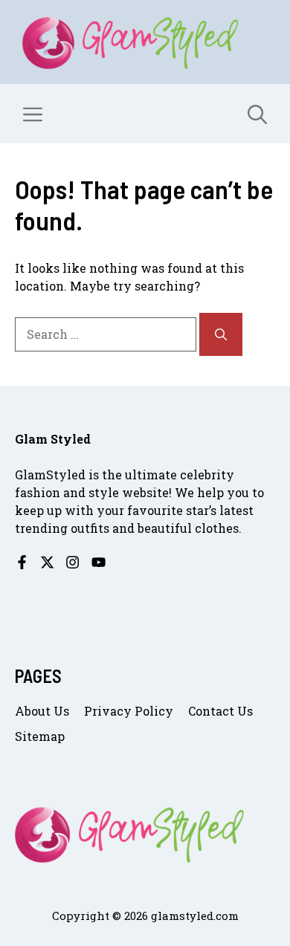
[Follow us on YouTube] (98, 562)
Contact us (220, 711)
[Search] (220, 334)
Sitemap (40, 736)
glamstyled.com (195, 915)
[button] (257, 113)
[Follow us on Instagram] (72, 562)
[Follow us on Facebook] (22, 562)
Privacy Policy (128, 711)
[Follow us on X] (47, 562)
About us (42, 711)
